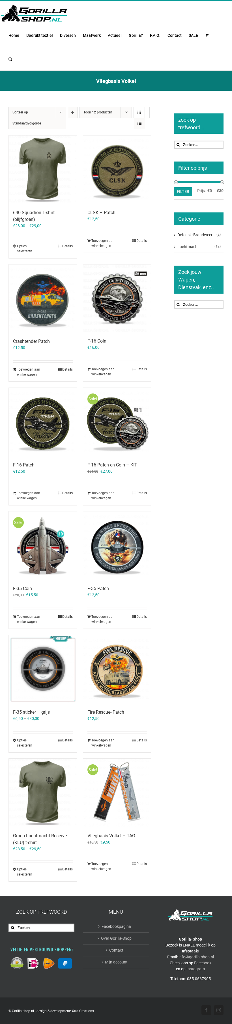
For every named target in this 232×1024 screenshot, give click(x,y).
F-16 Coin (96, 341)
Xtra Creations (83, 1011)
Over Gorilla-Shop (116, 938)
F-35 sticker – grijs (31, 712)
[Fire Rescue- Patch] (117, 669)
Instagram (195, 969)
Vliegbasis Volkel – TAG (111, 835)
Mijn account (116, 962)
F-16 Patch (24, 465)
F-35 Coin (22, 588)
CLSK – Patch (101, 212)
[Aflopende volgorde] (73, 112)
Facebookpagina (116, 926)
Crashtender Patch (31, 341)
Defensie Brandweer (194, 235)
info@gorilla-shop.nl (196, 957)
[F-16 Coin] (117, 298)
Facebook (202, 963)
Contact (116, 950)
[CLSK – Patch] (117, 169)
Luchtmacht (188, 246)
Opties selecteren (24, 248)
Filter (183, 191)
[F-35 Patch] (117, 545)
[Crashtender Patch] (43, 298)
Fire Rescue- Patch (105, 712)
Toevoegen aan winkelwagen (103, 243)
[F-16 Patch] (43, 422)
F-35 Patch (98, 588)
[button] (10, 58)
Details (67, 246)
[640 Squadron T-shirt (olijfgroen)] (43, 169)
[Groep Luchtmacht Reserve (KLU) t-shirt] (43, 793)
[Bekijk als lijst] (139, 123)
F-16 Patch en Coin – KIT (112, 465)
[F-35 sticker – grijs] (43, 669)
